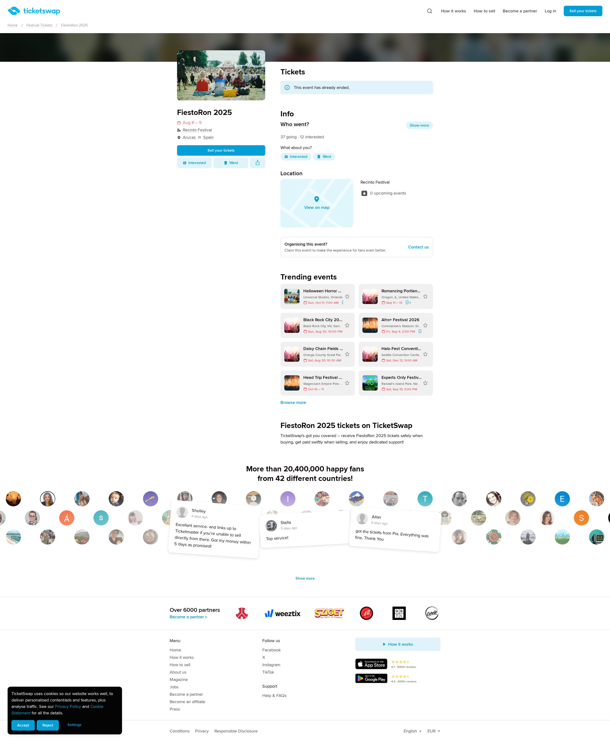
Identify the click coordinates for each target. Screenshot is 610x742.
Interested (197, 162)
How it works (453, 11)
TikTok (268, 672)
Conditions (179, 731)
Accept (23, 725)
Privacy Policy (68, 706)
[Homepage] (34, 11)
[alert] (65, 710)
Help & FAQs (274, 695)
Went (233, 162)
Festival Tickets (39, 25)
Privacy (202, 731)
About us (178, 672)
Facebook (271, 650)
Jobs (174, 687)
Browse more (293, 402)
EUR (431, 731)
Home (13, 25)
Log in (550, 11)
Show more (419, 125)
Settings (74, 724)
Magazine (179, 679)
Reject (47, 725)
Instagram (271, 664)
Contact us (418, 247)
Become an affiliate (187, 701)
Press (175, 709)
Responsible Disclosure (236, 731)
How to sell (484, 11)
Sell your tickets (583, 11)
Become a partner (520, 11)
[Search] (429, 11)
